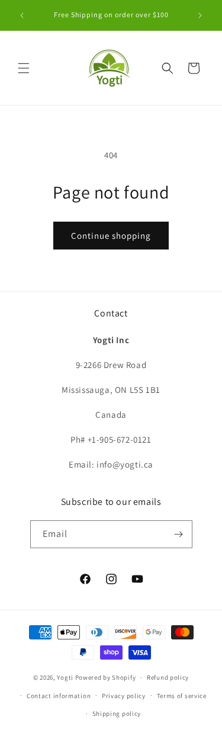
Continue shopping (111, 235)
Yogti (65, 677)
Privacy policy (124, 696)
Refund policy (168, 677)
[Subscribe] (179, 534)
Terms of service (182, 696)
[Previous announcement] (22, 15)
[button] (24, 68)
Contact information (59, 696)
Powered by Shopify (105, 677)
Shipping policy (116, 713)
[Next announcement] (200, 15)
